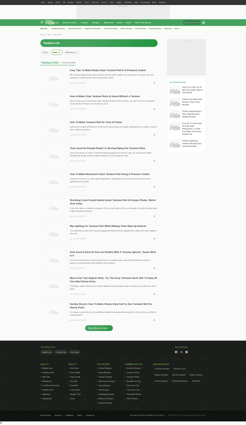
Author (79, 415)
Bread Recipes (155, 28)
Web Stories (109, 23)
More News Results (97, 328)
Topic (48, 35)
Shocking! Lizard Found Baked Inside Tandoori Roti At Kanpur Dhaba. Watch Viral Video (113, 202)
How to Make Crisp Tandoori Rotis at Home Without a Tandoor (105, 96)
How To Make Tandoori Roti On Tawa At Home (96, 122)
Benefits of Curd (134, 381)
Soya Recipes (104, 385)
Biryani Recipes (179, 375)
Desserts (168, 28)
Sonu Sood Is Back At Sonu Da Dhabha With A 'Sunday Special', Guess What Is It (113, 254)
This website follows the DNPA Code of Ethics (146, 415)
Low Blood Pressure (50, 385)
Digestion (46, 394)
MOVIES (71, 2)
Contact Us (90, 415)
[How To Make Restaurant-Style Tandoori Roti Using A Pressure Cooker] (53, 182)
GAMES (119, 2)
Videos (119, 23)
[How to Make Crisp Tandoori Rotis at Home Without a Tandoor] (53, 105)
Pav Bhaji (196, 381)
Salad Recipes (105, 372)
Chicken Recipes (111, 28)
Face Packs (75, 390)
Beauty (73, 364)
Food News (74, 352)
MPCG (154, 2)
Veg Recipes (103, 364)
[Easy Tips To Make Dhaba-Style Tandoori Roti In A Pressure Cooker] (53, 78)
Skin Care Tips (133, 385)
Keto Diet (46, 377)
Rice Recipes (140, 28)
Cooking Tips (61, 352)
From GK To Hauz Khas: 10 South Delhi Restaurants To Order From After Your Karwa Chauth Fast (192, 128)
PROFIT (58, 2)
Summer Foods (133, 372)
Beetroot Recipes (106, 398)
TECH (112, 2)
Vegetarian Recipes (92, 28)
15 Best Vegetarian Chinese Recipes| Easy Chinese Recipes (192, 143)
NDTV (43, 2)
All (45, 52)
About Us (58, 415)
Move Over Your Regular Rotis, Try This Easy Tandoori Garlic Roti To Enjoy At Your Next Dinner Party (113, 280)
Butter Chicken (196, 375)
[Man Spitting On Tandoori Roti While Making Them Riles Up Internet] (53, 234)
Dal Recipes (104, 390)
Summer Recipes (134, 368)
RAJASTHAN (145, 2)
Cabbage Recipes (106, 394)
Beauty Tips (75, 394)
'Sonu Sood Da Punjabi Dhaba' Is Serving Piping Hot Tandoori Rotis (107, 148)
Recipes (96, 23)
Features (84, 23)
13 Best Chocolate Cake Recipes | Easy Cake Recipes (192, 102)
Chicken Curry (180, 369)
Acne (72, 398)
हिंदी (64, 2)
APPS (136, 2)
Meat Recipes (126, 28)
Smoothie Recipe (134, 394)
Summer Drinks (133, 377)
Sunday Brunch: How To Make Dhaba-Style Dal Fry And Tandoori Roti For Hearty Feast (111, 306)
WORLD (50, 2)
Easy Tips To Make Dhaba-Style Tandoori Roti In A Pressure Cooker (108, 70)
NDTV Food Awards (143, 23)
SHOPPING (128, 2)
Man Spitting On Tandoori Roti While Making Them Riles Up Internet (108, 226)
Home (42, 35)
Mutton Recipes (161, 375)
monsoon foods (70, 23)
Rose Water (75, 372)
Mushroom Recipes (107, 381)
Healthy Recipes (58, 28)
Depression (47, 381)
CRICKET (79, 2)
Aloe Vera (74, 368)
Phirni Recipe (132, 398)
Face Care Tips (133, 390)
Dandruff (74, 385)
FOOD (87, 2)
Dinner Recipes (105, 368)
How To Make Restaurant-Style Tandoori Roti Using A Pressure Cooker (110, 174)
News (56, 52)
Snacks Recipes (74, 28)
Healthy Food (48, 390)
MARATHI (162, 2)
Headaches (47, 398)
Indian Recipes (161, 364)
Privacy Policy (45, 415)
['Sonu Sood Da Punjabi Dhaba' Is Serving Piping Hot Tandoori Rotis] (53, 156)
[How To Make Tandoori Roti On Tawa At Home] (53, 130)
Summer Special (134, 364)
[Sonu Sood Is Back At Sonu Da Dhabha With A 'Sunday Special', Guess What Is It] (53, 260)
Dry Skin (74, 381)
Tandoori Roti (57, 35)
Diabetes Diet (48, 372)
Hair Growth (75, 377)
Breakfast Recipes (180, 381)
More (177, 28)
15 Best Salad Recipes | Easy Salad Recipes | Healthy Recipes (192, 114)
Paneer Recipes (105, 377)
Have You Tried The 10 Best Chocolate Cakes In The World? (192, 90)
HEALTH (104, 2)
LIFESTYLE (95, 2)
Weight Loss (47, 352)
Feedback (69, 415)
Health (128, 23)
